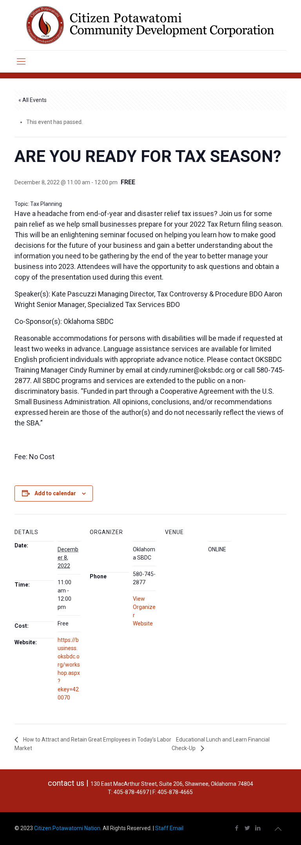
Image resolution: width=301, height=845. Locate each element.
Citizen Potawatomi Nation (67, 828)
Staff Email (169, 828)
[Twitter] (247, 828)
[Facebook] (237, 828)
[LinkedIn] (258, 828)
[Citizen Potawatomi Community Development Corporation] (150, 25)
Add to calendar (55, 493)
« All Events (32, 100)
